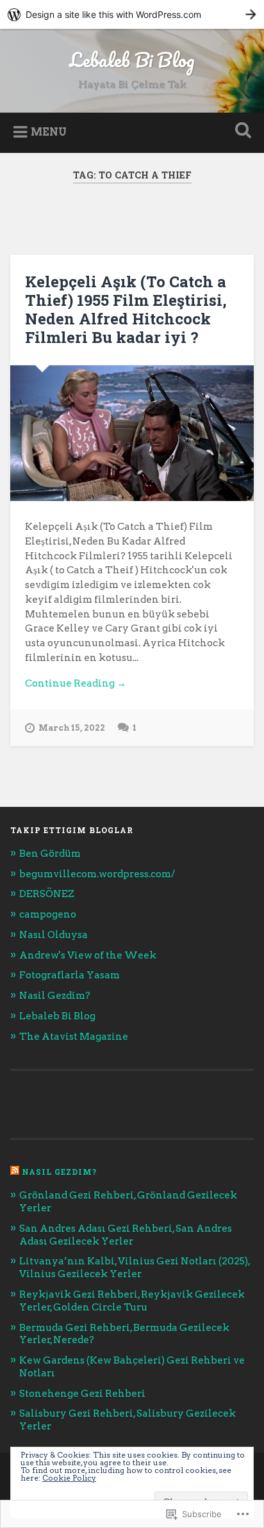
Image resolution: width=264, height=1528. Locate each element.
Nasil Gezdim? (54, 995)
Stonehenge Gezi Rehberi (82, 1393)
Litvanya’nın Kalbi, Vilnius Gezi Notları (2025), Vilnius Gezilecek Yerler (134, 1267)
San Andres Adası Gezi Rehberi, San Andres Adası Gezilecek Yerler (125, 1234)
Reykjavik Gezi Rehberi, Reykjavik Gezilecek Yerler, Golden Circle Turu (132, 1300)
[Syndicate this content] (14, 1171)
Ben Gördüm (50, 853)
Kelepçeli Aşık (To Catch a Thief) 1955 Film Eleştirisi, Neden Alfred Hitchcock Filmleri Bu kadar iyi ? (126, 309)
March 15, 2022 (71, 728)
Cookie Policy (69, 1478)
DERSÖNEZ (46, 893)
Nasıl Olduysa (53, 934)
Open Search (240, 131)
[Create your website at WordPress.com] (132, 14)
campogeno (47, 914)
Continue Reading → (75, 683)
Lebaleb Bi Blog (132, 60)
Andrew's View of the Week (87, 955)
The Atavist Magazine (73, 1036)
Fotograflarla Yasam (69, 975)
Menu (49, 131)
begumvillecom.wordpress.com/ (97, 874)
